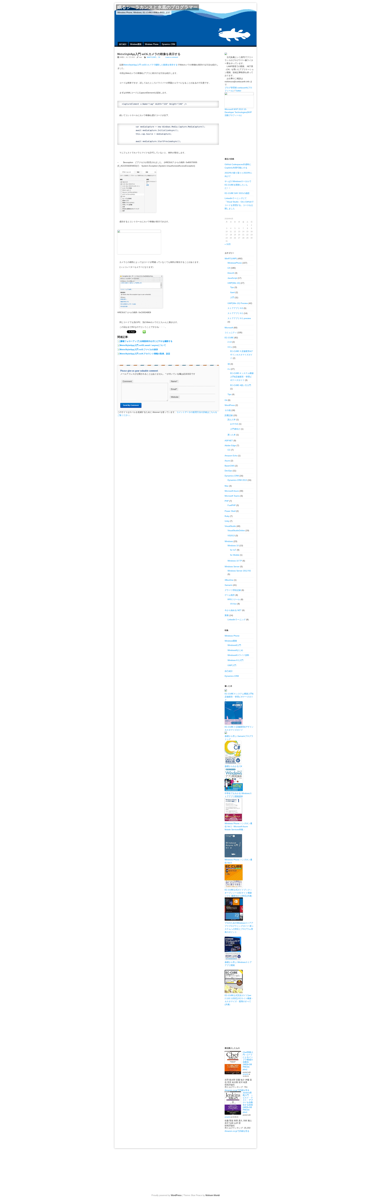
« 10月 (228, 244)
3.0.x (230, 347)
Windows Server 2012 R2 (239, 571)
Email (174, 389)
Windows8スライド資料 (238, 655)
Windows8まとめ (235, 650)
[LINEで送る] (144, 332)
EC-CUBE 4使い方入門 (240, 385)
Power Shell (230, 511)
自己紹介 (123, 44)
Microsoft (229, 327)
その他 (228, 410)
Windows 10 (233, 545)
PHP (227, 501)
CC (229, 450)
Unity (227, 521)
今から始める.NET (233, 610)
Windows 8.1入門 (235, 660)
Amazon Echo (231, 455)
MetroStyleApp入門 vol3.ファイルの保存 (139, 349)
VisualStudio (230, 526)
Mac (227, 486)
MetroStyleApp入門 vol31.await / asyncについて (143, 345)
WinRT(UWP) (151, 57)
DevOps (228, 470)
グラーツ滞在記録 (233, 590)
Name (174, 381)
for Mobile (234, 555)
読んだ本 (232, 419)
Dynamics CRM (168, 44)
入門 (232, 297)
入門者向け (235, 429)
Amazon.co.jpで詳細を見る (237, 1090)
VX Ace (233, 604)
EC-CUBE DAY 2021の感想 (237, 193)
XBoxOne (229, 580)
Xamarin (228, 585)
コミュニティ (231, 332)
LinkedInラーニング (236, 619)
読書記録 (229, 415)
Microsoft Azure (232, 491)
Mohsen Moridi (212, 1195)
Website (174, 397)
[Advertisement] (239, 137)
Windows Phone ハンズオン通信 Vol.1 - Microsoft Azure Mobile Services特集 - (238, 826)
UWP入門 (232, 665)
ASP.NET (229, 440)
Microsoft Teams (232, 496)
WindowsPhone (235, 263)
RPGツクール (234, 599)
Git (226, 400)
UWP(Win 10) (234, 283)
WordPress (230, 405)
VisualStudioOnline (236, 530)
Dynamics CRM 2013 (237, 480)
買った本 (232, 435)
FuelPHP (232, 505)
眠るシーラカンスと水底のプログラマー (157, 7)
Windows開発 (135, 44)
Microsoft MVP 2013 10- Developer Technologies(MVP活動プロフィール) (238, 112)
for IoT (233, 550)
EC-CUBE (229, 337)
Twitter (238, 90)
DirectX (231, 273)
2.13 (230, 342)
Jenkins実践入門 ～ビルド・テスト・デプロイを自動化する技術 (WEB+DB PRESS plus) (248, 1102)
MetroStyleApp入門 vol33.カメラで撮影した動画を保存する (150, 65)
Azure (227, 461)
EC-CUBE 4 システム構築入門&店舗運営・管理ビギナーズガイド (242, 376)
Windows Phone (151, 44)
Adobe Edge (230, 445)
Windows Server (232, 566)
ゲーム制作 (230, 595)
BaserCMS (229, 466)
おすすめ (234, 424)
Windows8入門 (234, 645)
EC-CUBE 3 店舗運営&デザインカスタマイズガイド (241, 354)
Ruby (227, 516)
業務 (227, 615)
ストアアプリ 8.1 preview (239, 318)
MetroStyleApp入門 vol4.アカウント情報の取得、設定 (145, 353)
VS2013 (231, 535)
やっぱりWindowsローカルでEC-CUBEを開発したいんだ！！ (238, 184)
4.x (229, 369)
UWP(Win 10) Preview (238, 303)
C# (159, 57)
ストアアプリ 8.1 (235, 313)
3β (229, 364)
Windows (229, 541)
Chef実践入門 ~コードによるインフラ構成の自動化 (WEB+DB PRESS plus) (248, 1060)
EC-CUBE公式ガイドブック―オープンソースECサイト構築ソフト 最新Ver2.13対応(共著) (238, 893)
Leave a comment (171, 57)
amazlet (245, 1074)
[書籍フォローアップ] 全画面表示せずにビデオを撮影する (146, 341)
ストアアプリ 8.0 (235, 308)
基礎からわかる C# (233, 766)
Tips (232, 287)
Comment (127, 381)
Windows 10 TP (235, 561)
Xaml (232, 292)
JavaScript (232, 278)
